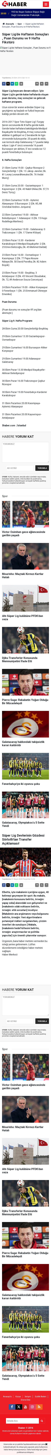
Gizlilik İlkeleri (40, 1396)
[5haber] (14, 4)
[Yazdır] (21, 83)
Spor (20, 24)
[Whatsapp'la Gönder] (16, 83)
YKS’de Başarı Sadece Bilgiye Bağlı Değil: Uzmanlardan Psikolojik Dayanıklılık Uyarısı (28, 14)
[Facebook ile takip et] (12, 1407)
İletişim (28, 1396)
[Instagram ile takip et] (32, 1407)
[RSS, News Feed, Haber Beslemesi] (39, 1407)
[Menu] (46, 4)
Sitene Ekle (25, 1400)
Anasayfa (9, 24)
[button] (37, 83)
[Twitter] (8, 83)
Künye (18, 1396)
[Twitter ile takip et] (18, 1407)
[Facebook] (4, 83)
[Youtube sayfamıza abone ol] (25, 1407)
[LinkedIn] (12, 83)
